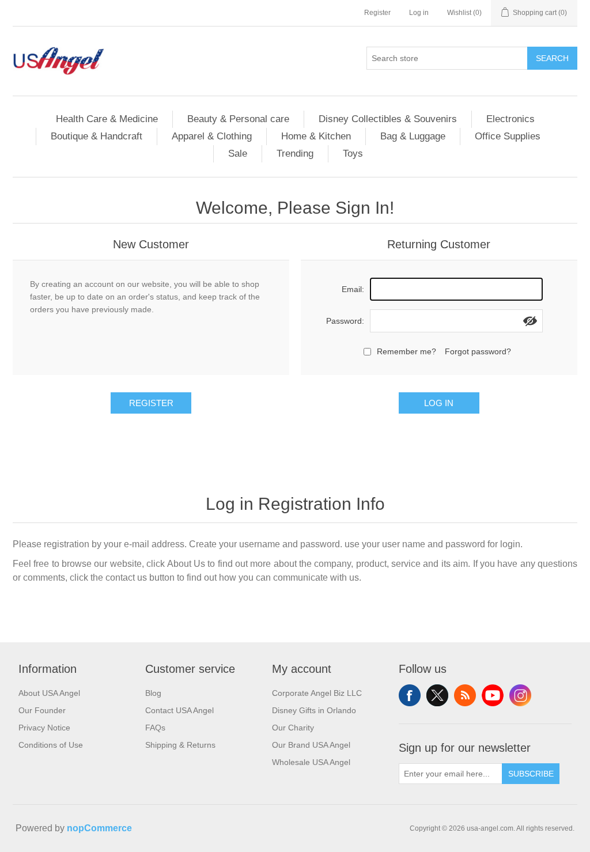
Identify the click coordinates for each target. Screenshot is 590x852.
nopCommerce (99, 828)
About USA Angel (49, 693)
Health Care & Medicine (107, 118)
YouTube (493, 695)
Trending (295, 153)
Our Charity (293, 727)
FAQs (155, 727)
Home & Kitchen (316, 136)
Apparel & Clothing (212, 136)
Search (552, 58)
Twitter (437, 695)
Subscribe (531, 773)
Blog (153, 693)
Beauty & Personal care (238, 118)
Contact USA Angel (179, 710)
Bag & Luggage (412, 136)
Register (377, 13)
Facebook (410, 695)
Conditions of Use (50, 744)
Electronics (510, 118)
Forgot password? (478, 351)
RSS (465, 695)
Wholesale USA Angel (311, 762)
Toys (353, 153)
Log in (419, 13)
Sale (237, 153)
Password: (345, 320)
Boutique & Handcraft (96, 136)
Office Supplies (507, 136)
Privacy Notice (44, 727)
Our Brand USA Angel (311, 744)
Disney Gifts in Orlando (314, 710)
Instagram (520, 695)
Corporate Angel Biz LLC (317, 693)
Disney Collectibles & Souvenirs (388, 118)
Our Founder (42, 710)
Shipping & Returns (180, 744)
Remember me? (406, 351)
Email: (353, 289)
